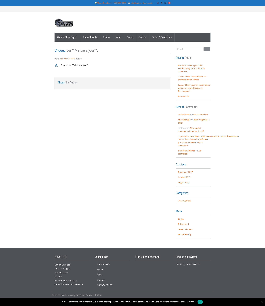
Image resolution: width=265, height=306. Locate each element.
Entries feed (183, 224)
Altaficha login (184, 119)
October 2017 (184, 177)
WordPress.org (184, 234)
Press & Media (90, 37)
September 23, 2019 (67, 59)
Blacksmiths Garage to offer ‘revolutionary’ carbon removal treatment (191, 68)
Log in (181, 219)
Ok (200, 302)
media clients (184, 114)
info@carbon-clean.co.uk (72, 284)
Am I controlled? (200, 114)
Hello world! (183, 96)
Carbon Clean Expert (67, 37)
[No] (261, 301)
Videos (106, 37)
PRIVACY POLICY (104, 285)
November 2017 (185, 172)
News (118, 37)
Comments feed (185, 229)
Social (130, 37)
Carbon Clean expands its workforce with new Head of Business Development (194, 88)
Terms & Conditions (162, 37)
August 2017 (183, 182)
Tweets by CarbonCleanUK (188, 264)
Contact (143, 37)
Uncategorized (184, 200)
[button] (112, 65)
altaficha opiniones (186, 150)
